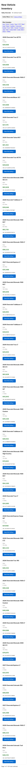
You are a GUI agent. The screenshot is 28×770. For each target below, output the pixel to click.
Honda (16, 28)
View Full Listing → (9, 51)
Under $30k (13, 29)
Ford (8, 28)
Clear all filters (18, 17)
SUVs (7, 24)
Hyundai (21, 28)
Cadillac (12, 26)
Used (4, 26)
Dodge (4, 28)
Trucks (12, 24)
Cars (4, 24)
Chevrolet (18, 26)
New (23, 24)
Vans (16, 24)
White (8, 31)
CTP (19, 24)
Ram (7, 29)
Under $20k (20, 29)
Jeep (4, 29)
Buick (7, 26)
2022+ (4, 31)
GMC (12, 28)
